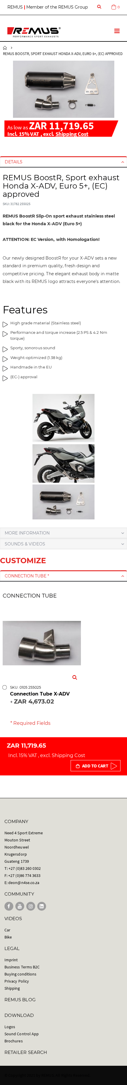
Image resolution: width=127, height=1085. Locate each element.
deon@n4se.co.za (23, 882)
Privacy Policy (16, 981)
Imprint (11, 959)
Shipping (12, 988)
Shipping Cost (72, 133)
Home (5, 48)
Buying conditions (20, 974)
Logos (9, 1026)
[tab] (63, 162)
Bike (8, 937)
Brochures (13, 1041)
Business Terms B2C (22, 967)
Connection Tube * (27, 576)
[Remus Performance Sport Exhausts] (34, 32)
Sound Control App (21, 1033)
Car (7, 930)
